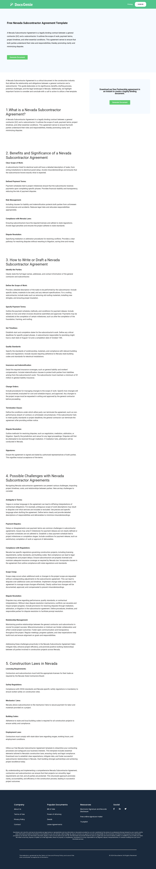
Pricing (130, 4)
